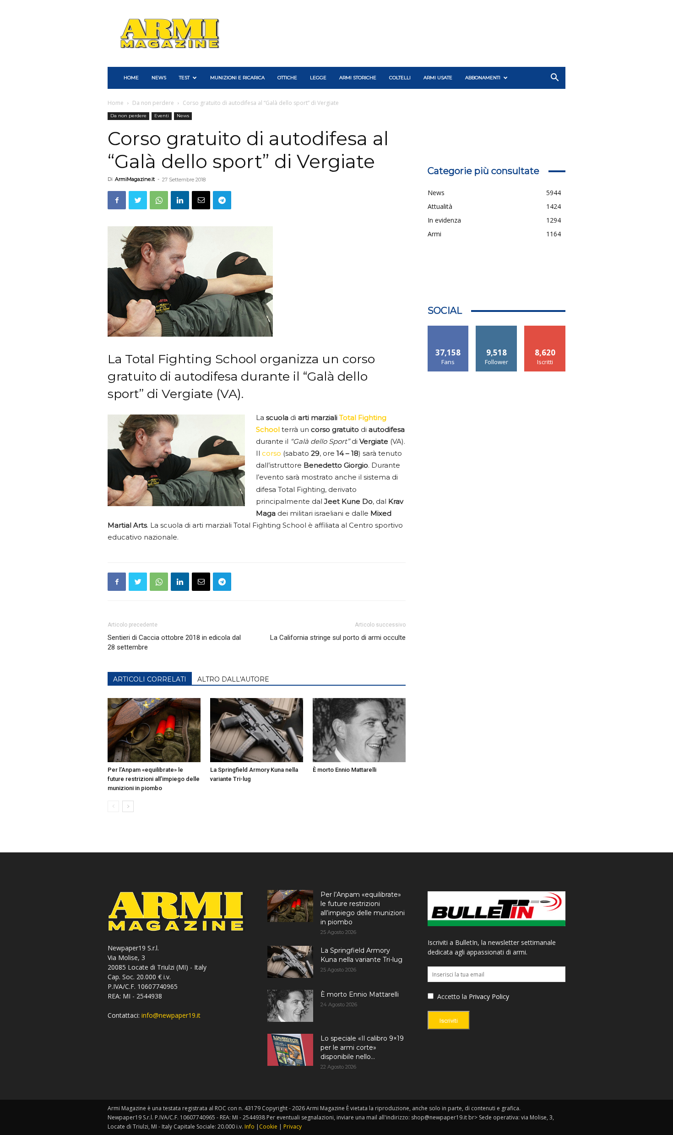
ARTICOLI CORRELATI (149, 679)
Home (116, 103)
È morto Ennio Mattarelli (344, 769)
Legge (318, 78)
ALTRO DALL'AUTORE (233, 679)
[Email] (201, 200)
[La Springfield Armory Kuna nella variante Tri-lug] (256, 730)
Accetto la (451, 996)
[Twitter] (138, 200)
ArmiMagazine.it (135, 179)
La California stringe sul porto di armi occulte (338, 637)
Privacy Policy (489, 996)
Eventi (161, 116)
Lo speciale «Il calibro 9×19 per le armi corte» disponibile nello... (362, 1047)
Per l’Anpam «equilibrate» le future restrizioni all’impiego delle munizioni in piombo (154, 778)
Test (184, 78)
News (159, 78)
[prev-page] (113, 806)
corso (271, 453)
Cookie (268, 1126)
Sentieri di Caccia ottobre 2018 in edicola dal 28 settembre (174, 642)
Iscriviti (545, 329)
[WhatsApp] (159, 200)
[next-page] (128, 806)
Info (249, 1126)
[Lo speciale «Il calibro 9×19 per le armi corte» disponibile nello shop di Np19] (290, 1050)
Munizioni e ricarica (237, 78)
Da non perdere (153, 103)
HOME (131, 78)
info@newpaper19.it (171, 1015)
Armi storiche (357, 78)
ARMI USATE (437, 78)
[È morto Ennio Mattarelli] (359, 730)
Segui (496, 329)
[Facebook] (117, 200)
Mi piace (448, 329)
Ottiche (287, 78)
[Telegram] (222, 200)
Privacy (292, 1126)
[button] (554, 78)
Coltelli (400, 78)
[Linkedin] (180, 200)
